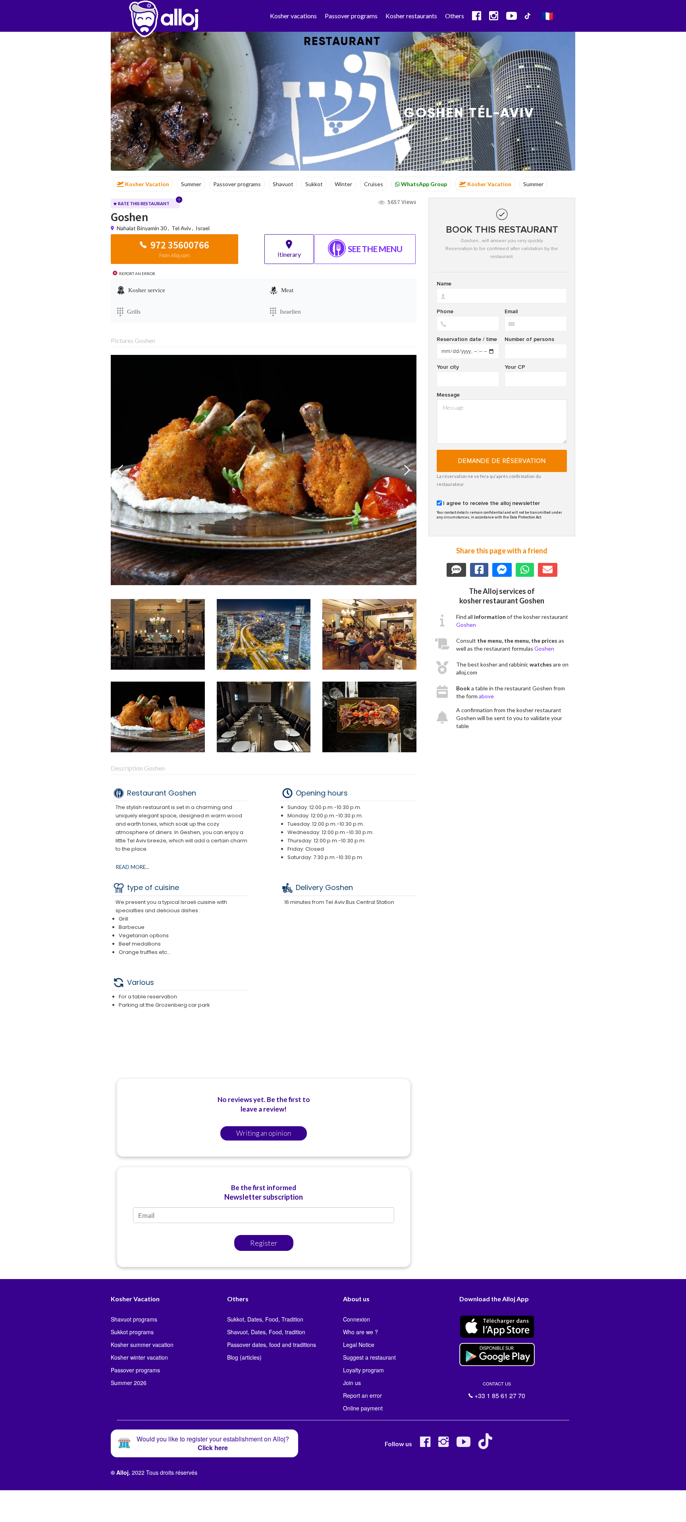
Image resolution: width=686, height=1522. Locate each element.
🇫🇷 (547, 15)
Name (444, 283)
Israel (203, 228)
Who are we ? (360, 1332)
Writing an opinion (263, 1133)
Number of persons (529, 339)
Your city (448, 367)
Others (454, 15)
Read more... (132, 867)
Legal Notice (358, 1345)
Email (511, 311)
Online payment (363, 1408)
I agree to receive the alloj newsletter (491, 503)
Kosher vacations (293, 15)
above (486, 696)
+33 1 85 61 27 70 (499, 1390)
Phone (445, 311)
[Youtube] (463, 1444)
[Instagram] (443, 1444)
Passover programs (351, 15)
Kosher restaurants (411, 15)
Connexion (356, 1319)
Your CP (515, 367)
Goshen (466, 624)
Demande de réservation (502, 461)
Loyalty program (363, 1370)
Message (448, 395)
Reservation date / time (467, 339)
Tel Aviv (181, 228)
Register (263, 1243)
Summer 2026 (128, 1383)
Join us (352, 1383)
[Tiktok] (486, 1444)
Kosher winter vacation (139, 1357)
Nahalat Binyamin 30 (142, 228)
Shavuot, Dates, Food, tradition (266, 1332)
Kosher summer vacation (142, 1345)
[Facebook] (425, 1444)
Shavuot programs (134, 1319)
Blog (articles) (244, 1357)
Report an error (362, 1395)
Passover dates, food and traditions (271, 1345)
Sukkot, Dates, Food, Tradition (265, 1319)
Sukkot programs (132, 1332)
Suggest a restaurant (369, 1357)
